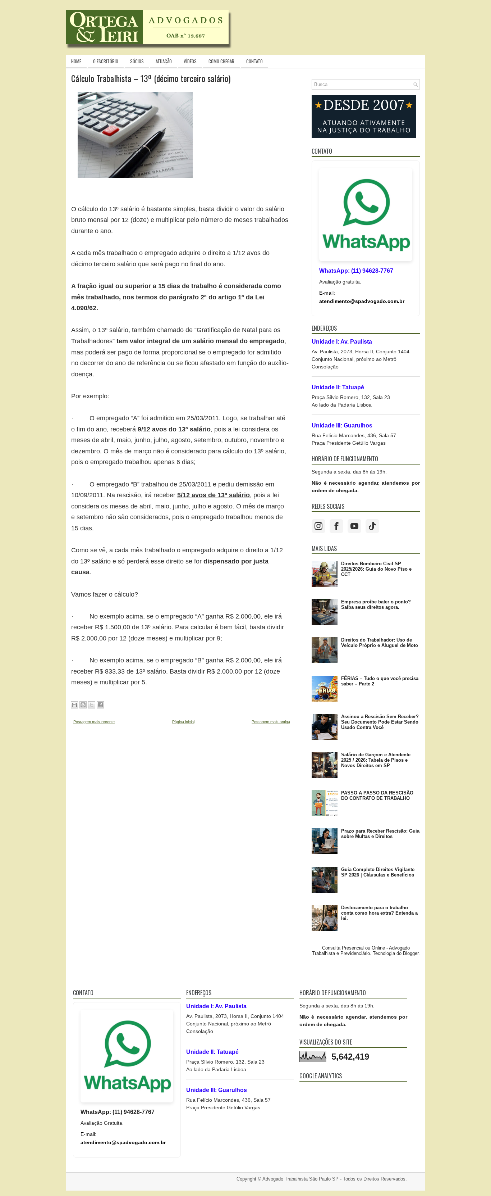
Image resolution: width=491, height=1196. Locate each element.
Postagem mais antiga (271, 722)
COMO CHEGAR (221, 61)
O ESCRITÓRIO (105, 61)
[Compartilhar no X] (91, 704)
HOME (76, 61)
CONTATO (254, 61)
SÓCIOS (137, 61)
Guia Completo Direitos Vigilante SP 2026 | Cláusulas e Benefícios (377, 872)
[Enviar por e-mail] (74, 704)
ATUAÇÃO (164, 61)
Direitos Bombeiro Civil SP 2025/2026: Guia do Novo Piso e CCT (376, 569)
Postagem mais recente (94, 722)
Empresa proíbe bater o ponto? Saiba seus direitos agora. (376, 604)
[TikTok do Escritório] (372, 526)
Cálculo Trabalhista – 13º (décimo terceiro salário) (150, 78)
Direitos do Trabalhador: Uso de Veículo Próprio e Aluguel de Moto (379, 642)
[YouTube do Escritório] (354, 526)
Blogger (410, 953)
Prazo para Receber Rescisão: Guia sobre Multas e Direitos (380, 833)
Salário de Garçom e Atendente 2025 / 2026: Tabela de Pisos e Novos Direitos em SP (375, 760)
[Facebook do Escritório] (336, 526)
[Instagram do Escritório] (318, 526)
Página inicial (183, 722)
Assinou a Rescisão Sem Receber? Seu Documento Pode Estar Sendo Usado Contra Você (380, 722)
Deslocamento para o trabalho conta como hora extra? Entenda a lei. (379, 913)
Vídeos (190, 61)
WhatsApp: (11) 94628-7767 (356, 271)
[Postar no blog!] (83, 704)
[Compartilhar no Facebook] (100, 704)
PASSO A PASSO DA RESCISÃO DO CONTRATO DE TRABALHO (377, 795)
